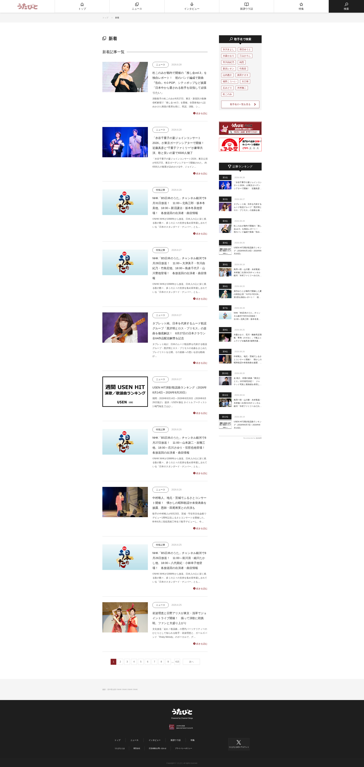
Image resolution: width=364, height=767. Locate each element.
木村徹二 (241, 88)
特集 (193, 740)
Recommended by (249, 438)
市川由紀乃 (228, 62)
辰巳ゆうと (245, 49)
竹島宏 (242, 68)
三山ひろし (245, 56)
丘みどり (227, 88)
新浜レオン (228, 68)
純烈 (241, 62)
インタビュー (155, 740)
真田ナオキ (243, 75)
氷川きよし (228, 49)
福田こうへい (229, 81)
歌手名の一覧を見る (240, 104)
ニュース (134, 740)
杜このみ (227, 94)
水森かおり (228, 56)
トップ (105, 17)
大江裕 (245, 81)
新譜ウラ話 (176, 740)
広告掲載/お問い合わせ (157, 748)
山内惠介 (227, 75)
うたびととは (119, 748)
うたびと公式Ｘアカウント (239, 747)
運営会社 (136, 748)
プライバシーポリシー (183, 748)
